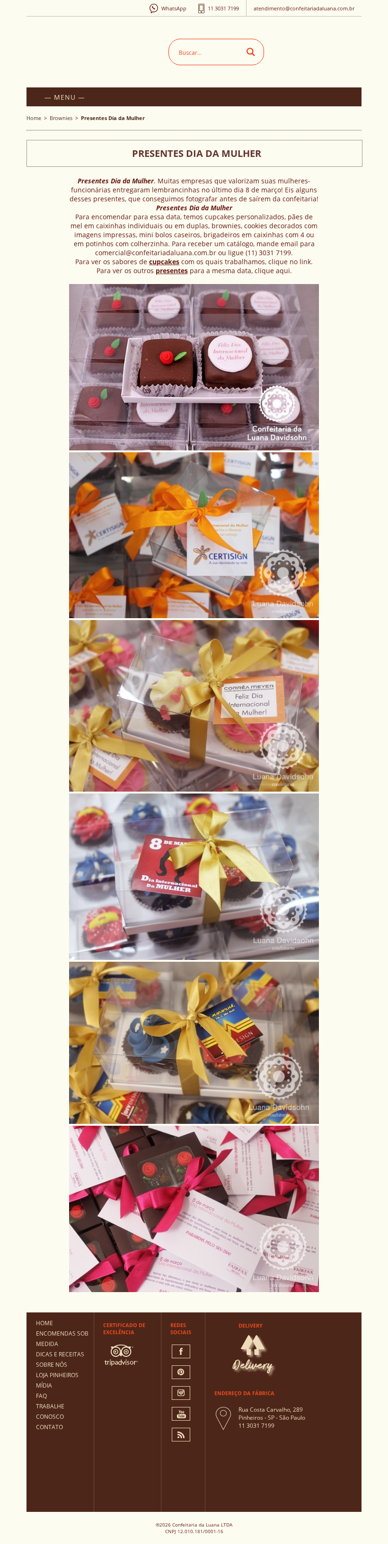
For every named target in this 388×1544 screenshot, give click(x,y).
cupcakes (164, 261)
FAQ (41, 1396)
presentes (172, 270)
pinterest (181, 1372)
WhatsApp (173, 8)
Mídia (44, 1385)
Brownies (61, 117)
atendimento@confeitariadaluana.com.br (304, 8)
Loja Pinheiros (57, 1375)
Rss (181, 1434)
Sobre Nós (51, 1365)
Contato (49, 1427)
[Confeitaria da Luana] (99, 49)
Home (33, 117)
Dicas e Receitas (60, 1354)
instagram (181, 1393)
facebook (181, 1351)
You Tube (181, 1413)
